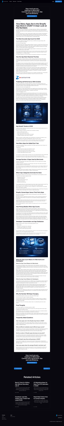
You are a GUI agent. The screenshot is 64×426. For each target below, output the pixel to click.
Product (10, 1)
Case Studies (19, 1)
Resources (14, 1)
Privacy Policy (12, 416)
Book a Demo (4, 419)
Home (3, 416)
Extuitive (21, 91)
